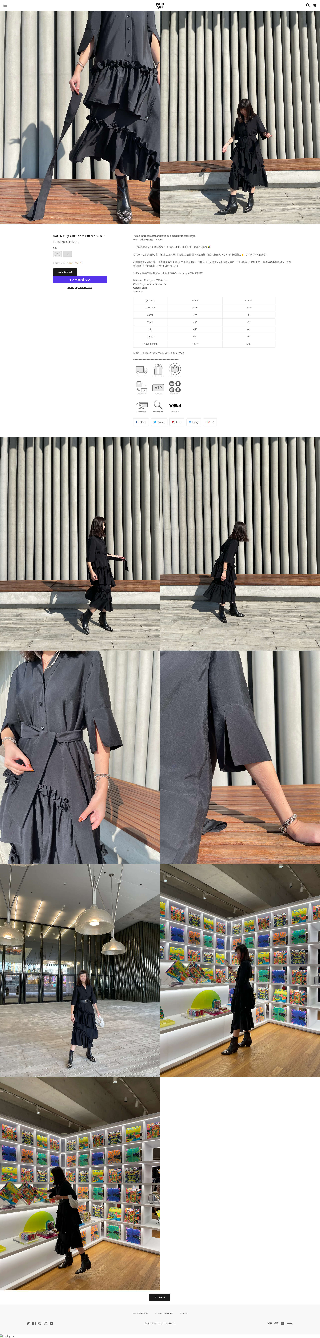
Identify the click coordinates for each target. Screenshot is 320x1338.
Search (183, 1313)
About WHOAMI (140, 1313)
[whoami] (141, 377)
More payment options (80, 287)
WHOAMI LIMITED (164, 1323)
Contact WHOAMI (164, 1313)
